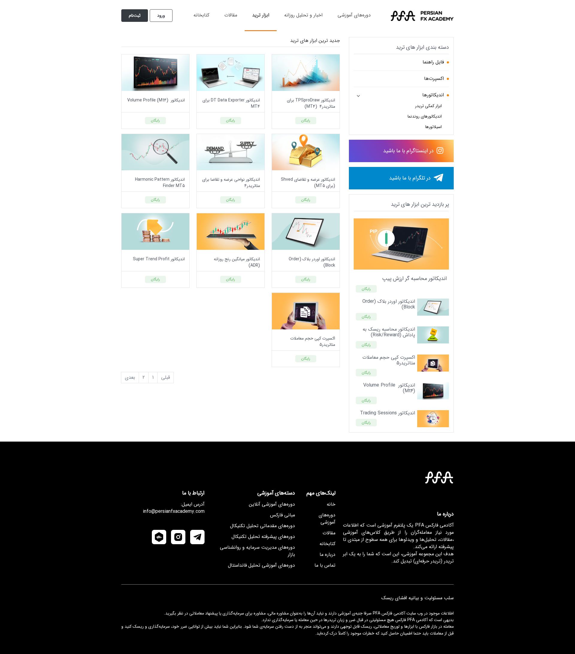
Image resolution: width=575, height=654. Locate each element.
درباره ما (327, 554)
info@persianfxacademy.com (174, 511)
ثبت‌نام (134, 15)
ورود (161, 15)
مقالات (230, 15)
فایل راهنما (433, 62)
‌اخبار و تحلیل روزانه (303, 15)
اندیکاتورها (433, 95)
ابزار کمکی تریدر (428, 106)
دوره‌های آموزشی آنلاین (272, 504)
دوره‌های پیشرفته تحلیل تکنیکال (263, 536)
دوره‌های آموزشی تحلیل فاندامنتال (261, 565)
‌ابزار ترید (260, 15)
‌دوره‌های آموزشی (354, 15)
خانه (331, 504)
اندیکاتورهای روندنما (425, 116)
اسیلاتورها (433, 127)
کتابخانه (201, 15)
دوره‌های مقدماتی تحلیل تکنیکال (262, 526)
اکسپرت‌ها (434, 78)
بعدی (130, 377)
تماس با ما (324, 565)
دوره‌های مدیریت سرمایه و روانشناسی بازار (257, 551)
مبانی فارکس (282, 515)
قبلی (165, 377)
